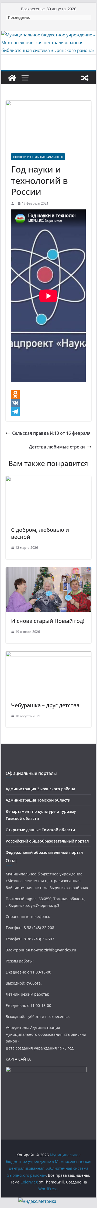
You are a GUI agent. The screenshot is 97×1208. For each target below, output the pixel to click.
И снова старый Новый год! (47, 620)
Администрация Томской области (38, 800)
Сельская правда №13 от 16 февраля (51, 433)
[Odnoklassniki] (48, 394)
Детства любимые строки (57, 447)
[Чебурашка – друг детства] (48, 655)
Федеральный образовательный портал (44, 852)
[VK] (48, 403)
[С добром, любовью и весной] (48, 480)
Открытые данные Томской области (40, 829)
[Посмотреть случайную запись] (84, 77)
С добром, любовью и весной (40, 533)
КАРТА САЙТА (18, 1059)
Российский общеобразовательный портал (47, 841)
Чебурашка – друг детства (45, 705)
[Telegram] (48, 411)
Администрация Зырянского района (40, 788)
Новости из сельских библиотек (38, 157)
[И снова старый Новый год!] (48, 571)
